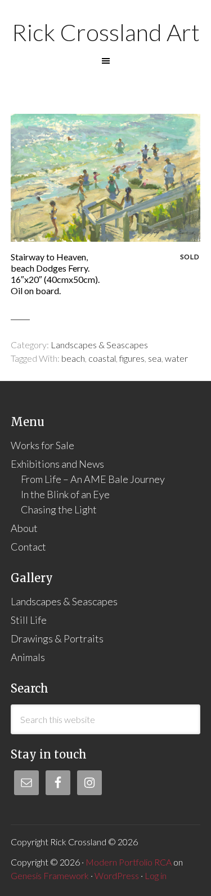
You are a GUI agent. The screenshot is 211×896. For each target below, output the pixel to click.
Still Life (29, 620)
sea (154, 358)
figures (132, 358)
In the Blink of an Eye (65, 494)
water (176, 358)
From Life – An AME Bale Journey (93, 479)
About (24, 528)
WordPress (117, 875)
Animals (28, 657)
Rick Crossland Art (106, 32)
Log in (156, 875)
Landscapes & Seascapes (99, 344)
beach (73, 358)
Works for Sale (42, 445)
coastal (102, 358)
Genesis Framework (50, 875)
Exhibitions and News (57, 464)
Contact (28, 546)
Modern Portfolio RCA (129, 862)
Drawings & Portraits (57, 638)
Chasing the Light (59, 509)
